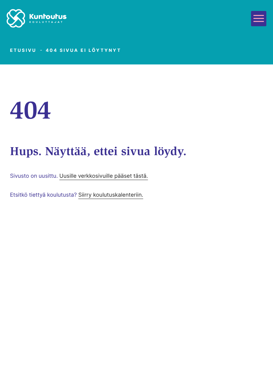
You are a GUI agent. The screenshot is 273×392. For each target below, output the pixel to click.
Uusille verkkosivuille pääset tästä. (103, 175)
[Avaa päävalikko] (258, 18)
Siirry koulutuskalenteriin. (110, 194)
